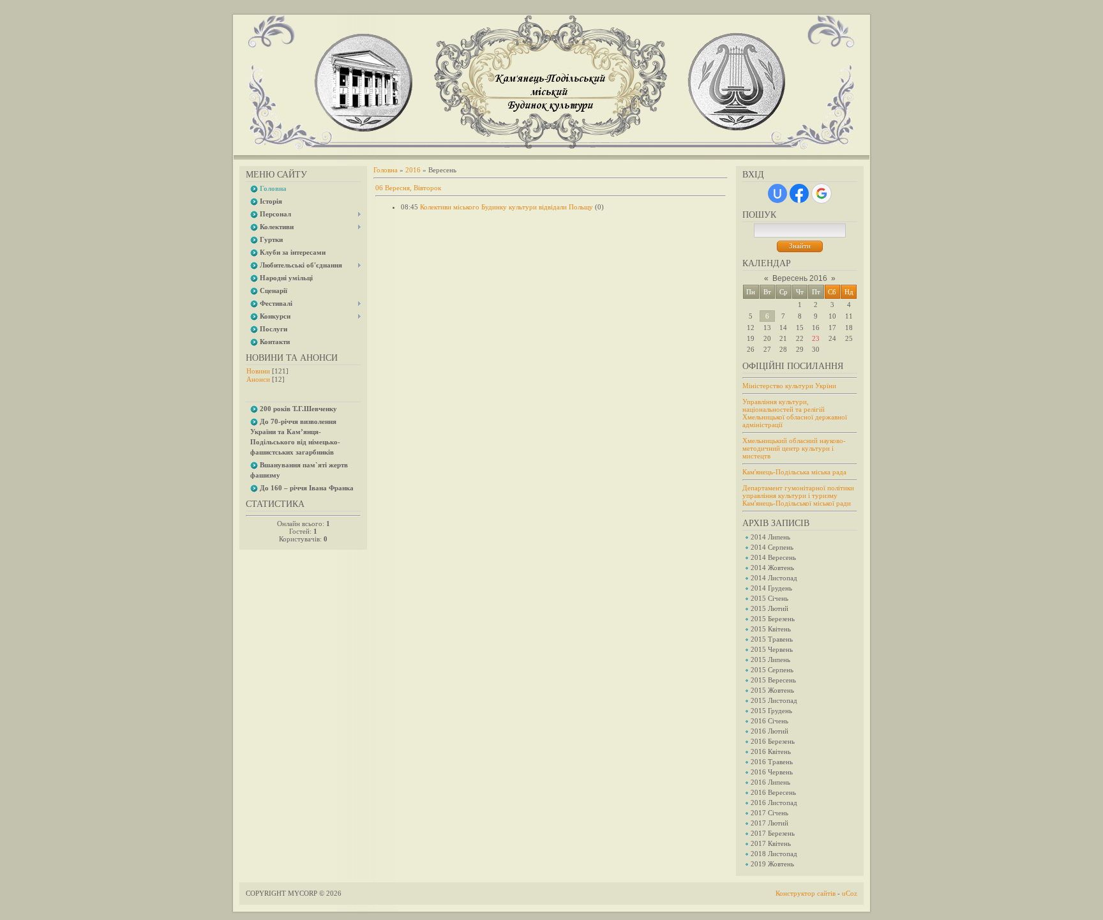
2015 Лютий (769, 608)
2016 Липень (770, 782)
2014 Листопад (774, 578)
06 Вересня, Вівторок (408, 188)
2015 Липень (770, 659)
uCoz (849, 893)
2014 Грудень (771, 588)
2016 (413, 170)
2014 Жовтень (772, 567)
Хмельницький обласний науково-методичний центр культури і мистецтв (794, 448)
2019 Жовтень (772, 864)
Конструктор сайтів (806, 893)
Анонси (258, 379)
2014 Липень (770, 537)
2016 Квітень (771, 751)
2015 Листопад (774, 700)
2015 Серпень (772, 670)
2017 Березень (773, 833)
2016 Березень (773, 741)
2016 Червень (772, 772)
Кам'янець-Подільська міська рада (794, 472)
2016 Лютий (769, 731)
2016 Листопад (774, 802)
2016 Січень (769, 721)
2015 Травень (772, 639)
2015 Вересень (773, 680)
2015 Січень (769, 598)
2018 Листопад (774, 853)
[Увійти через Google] (821, 193)
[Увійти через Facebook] (799, 193)
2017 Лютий (769, 823)
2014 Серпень (772, 547)
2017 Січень (769, 813)
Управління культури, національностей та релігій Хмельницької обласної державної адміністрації (794, 413)
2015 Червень (772, 649)
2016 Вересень (773, 792)
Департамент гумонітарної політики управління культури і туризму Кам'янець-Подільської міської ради (798, 495)
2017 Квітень (771, 843)
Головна (385, 170)
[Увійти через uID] (777, 193)
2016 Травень (772, 761)
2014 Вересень (773, 557)
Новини (258, 371)
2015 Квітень (771, 629)
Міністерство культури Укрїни (789, 385)
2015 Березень (773, 618)
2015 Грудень (771, 710)
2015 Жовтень (772, 690)
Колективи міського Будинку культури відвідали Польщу (506, 207)
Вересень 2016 (799, 278)
